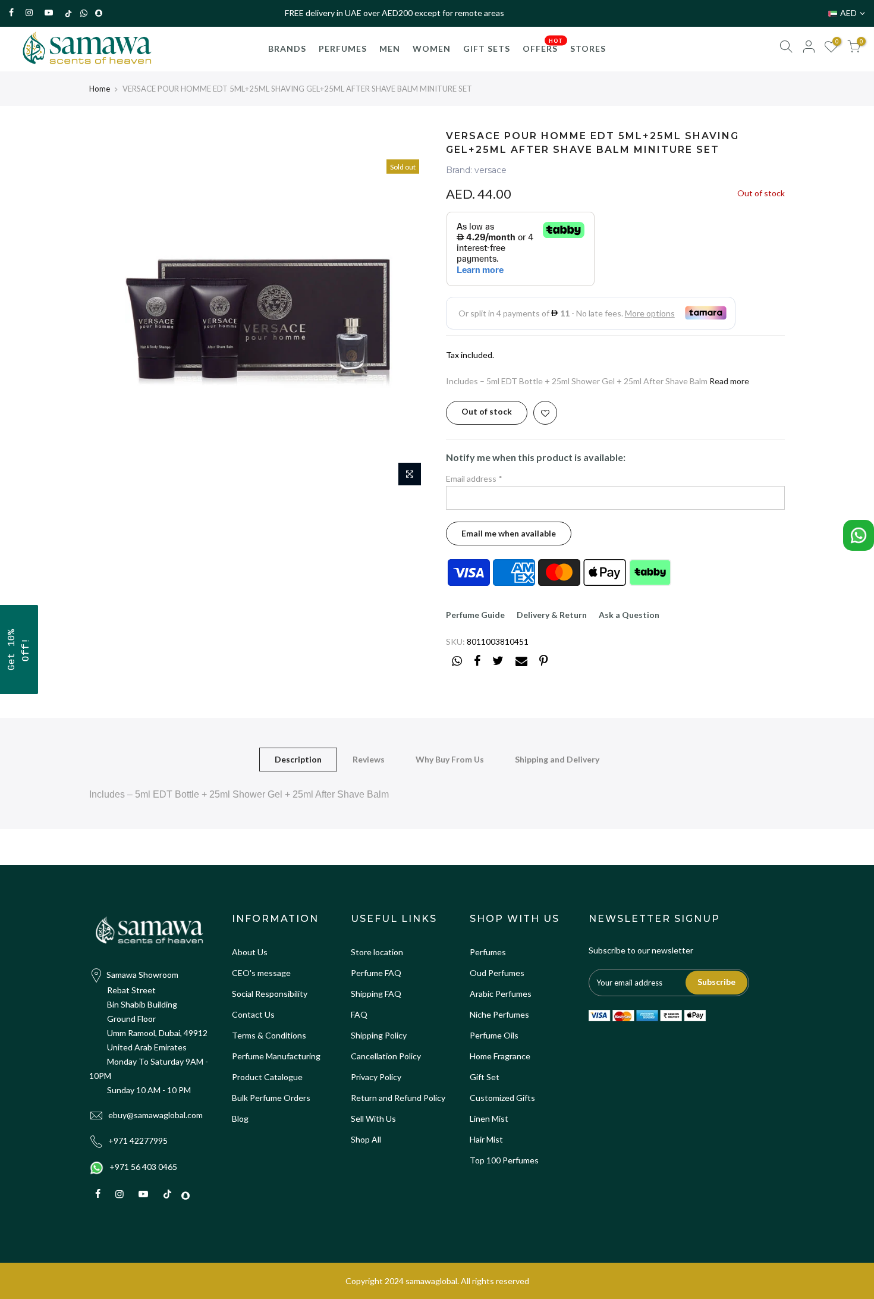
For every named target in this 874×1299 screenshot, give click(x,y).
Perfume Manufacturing (276, 1056)
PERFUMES (343, 48)
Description (298, 759)
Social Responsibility (269, 994)
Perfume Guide (475, 615)
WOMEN (432, 48)
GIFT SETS (486, 48)
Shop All (366, 1139)
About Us (250, 952)
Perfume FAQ (376, 973)
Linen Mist (489, 1118)
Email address (474, 478)
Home (99, 88)
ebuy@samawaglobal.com (155, 1115)
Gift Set (484, 1077)
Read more (728, 381)
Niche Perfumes (499, 1014)
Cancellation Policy (386, 1056)
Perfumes (488, 952)
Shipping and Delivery (557, 759)
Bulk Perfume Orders (271, 1098)
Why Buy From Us (450, 759)
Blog (240, 1118)
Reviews (369, 759)
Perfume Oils (494, 1035)
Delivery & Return (552, 615)
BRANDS (287, 48)
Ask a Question (629, 615)
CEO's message (261, 973)
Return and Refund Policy (398, 1098)
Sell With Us (373, 1118)
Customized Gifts (502, 1098)
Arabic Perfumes (501, 994)
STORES (588, 48)
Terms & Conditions (269, 1035)
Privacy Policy (376, 1077)
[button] (19, 649)
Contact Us (253, 1014)
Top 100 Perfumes (504, 1160)
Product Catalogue (267, 1077)
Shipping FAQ (376, 994)
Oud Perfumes (497, 973)
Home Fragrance (500, 1056)
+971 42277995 (138, 1140)
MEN (389, 48)
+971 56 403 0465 (143, 1167)
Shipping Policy (379, 1035)
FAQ (359, 1014)
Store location (377, 952)
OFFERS (543, 45)
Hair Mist (486, 1139)
